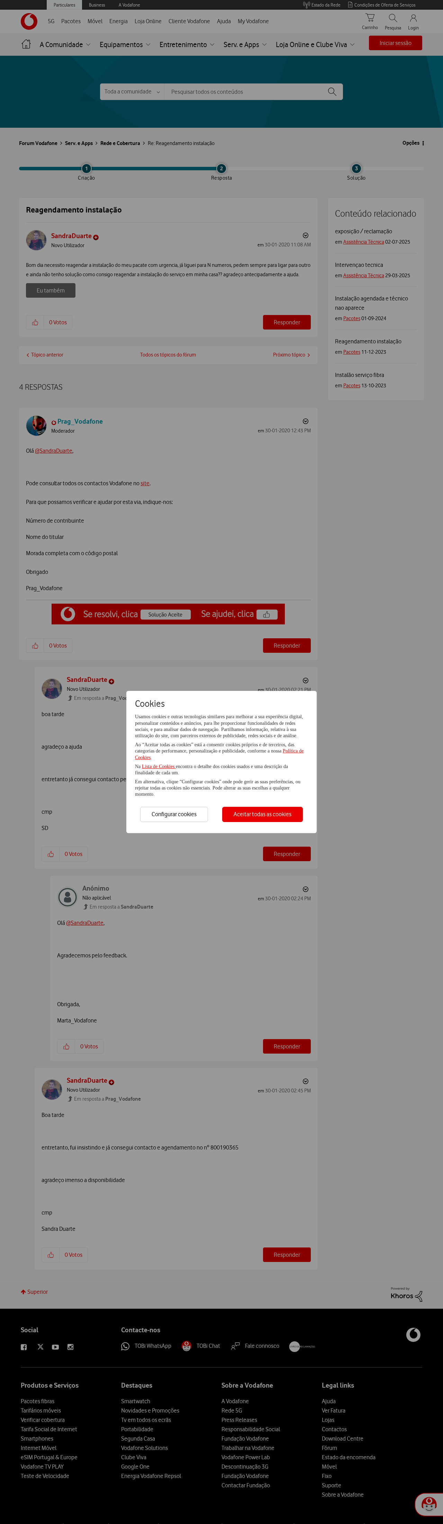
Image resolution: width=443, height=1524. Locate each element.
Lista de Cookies (159, 766)
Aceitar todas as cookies (262, 814)
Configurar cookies (174, 814)
